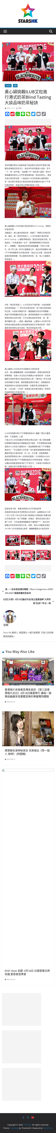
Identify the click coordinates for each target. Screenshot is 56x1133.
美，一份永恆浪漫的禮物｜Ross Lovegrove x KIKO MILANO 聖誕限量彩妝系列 (29, 591)
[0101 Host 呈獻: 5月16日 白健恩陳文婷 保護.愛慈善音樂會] (28, 770)
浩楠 (19, 108)
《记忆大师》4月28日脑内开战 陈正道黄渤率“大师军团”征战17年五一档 (26, 601)
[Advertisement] (30, 122)
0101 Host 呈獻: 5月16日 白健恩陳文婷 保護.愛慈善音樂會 (27, 972)
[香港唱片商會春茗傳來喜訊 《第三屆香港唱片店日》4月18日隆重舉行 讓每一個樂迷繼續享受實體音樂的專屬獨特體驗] (28, 659)
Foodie (8, 86)
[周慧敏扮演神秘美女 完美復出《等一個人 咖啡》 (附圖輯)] (28, 713)
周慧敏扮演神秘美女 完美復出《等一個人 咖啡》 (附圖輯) (27, 752)
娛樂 (15, 86)
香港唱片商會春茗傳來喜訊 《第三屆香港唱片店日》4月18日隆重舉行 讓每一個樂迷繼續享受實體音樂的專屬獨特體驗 (28, 693)
